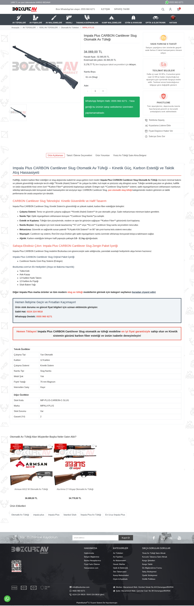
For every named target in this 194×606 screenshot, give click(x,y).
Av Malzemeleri (119, 560)
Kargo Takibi (147, 564)
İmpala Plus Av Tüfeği (91, 515)
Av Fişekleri (118, 557)
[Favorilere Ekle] (49, 446)
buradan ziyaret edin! (144, 292)
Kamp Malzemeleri (121, 575)
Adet (86, 86)
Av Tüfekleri (118, 553)
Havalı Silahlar (119, 564)
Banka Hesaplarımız (92, 560)
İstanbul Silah (70, 515)
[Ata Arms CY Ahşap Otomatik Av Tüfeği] (75, 464)
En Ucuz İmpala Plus (115, 515)
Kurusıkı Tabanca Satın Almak (154, 557)
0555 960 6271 (44, 316)
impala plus (38, 515)
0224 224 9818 (35, 311)
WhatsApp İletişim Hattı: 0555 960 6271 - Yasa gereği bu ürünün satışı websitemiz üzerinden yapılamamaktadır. (109, 107)
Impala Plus (53, 515)
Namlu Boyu (90, 72)
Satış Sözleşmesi (149, 572)
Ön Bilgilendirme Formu (152, 568)
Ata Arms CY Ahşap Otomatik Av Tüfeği (75, 489)
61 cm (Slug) (92, 77)
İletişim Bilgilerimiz (91, 557)
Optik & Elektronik (120, 568)
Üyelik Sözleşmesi (149, 575)
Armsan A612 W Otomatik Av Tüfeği (31, 489)
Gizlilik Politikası (148, 579)
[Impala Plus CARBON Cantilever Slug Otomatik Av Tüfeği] (45, 67)
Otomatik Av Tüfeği (20, 515)
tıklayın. (132, 64)
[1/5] (85, 46)
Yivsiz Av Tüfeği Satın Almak (153, 553)
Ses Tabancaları (120, 572)
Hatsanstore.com (91, 568)
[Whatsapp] (7, 598)
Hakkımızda (89, 553)
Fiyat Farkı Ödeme (92, 564)
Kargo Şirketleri (148, 560)
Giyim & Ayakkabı (120, 579)
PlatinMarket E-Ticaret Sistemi (89, 603)
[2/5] (87, 46)
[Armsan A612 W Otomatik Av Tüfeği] (31, 464)
